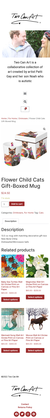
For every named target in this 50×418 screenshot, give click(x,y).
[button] (25, 93)
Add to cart (16, 204)
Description (11, 221)
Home (4, 118)
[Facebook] (16, 414)
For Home (12, 118)
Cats (41, 212)
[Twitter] (22, 414)
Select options (10, 299)
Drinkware (23, 118)
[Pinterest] (33, 414)
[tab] (11, 221)
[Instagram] (28, 414)
